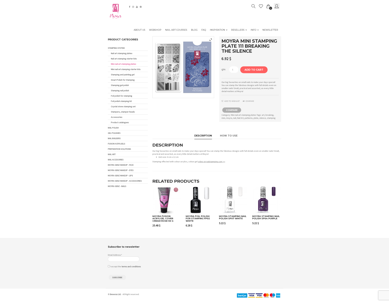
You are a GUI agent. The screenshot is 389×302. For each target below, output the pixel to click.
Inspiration (217, 30)
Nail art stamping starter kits (124, 58)
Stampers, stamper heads (123, 111)
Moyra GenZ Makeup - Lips (120, 175)
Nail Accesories (116, 159)
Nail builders (114, 138)
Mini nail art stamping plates (243, 115)
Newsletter (270, 30)
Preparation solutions (119, 149)
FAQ (203, 30)
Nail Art (240, 118)
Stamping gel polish (120, 85)
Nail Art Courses (176, 30)
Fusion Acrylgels (116, 143)
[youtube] (137, 6)
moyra (229, 118)
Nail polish (113, 127)
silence (262, 118)
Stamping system (116, 48)
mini (223, 118)
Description (203, 135)
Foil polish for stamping (121, 95)
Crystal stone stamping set (123, 106)
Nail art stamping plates (121, 53)
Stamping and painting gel (122, 74)
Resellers (237, 30)
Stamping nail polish (120, 90)
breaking (269, 115)
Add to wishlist (232, 101)
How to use (229, 135)
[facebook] (130, 6)
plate (256, 118)
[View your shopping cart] (268, 5)
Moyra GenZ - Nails (117, 186)
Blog (194, 30)
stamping (271, 118)
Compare (249, 101)
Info (253, 30)
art (263, 115)
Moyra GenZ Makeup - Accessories (125, 180)
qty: (224, 69)
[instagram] (133, 6)
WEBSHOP (155, 30)
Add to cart (253, 69)
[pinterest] (141, 6)
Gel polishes (114, 133)
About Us (139, 30)
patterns (249, 118)
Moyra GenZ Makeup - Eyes (121, 170)
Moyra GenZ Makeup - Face (121, 165)
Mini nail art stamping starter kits (126, 69)
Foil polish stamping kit (121, 101)
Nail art (112, 154)
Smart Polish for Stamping (123, 79)
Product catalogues (120, 122)
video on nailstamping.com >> (211, 161)
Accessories (116, 117)
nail (234, 118)
